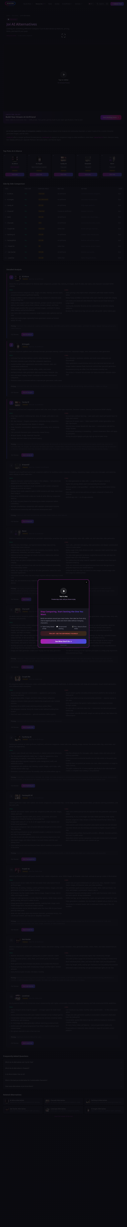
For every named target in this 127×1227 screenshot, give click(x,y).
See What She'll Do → (63, 641)
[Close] (86, 582)
